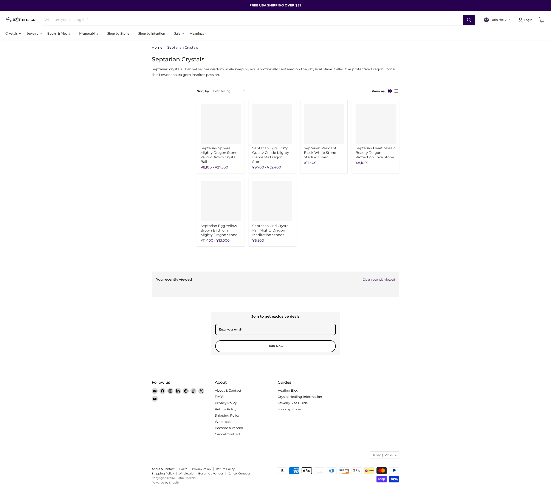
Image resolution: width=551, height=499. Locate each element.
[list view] (396, 91)
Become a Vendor (229, 428)
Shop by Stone (118, 33)
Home (157, 47)
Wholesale (223, 422)
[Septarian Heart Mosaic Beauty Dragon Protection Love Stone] (376, 124)
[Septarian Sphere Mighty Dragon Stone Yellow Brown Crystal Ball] (221, 124)
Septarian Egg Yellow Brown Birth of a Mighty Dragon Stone (219, 230)
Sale (177, 33)
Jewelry (33, 33)
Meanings (197, 33)
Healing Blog (288, 390)
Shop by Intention (152, 33)
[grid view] (390, 91)
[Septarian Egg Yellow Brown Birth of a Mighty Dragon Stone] (221, 201)
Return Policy (225, 409)
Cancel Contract (227, 434)
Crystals (12, 33)
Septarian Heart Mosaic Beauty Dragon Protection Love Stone (375, 152)
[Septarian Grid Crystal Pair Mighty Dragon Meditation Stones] (272, 201)
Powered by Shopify (166, 482)
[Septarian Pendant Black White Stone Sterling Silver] (324, 124)
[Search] (469, 20)
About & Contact (228, 390)
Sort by (203, 91)
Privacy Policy (226, 403)
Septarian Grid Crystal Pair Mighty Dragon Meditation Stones (270, 230)
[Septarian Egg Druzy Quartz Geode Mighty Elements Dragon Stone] (272, 124)
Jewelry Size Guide (293, 403)
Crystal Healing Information (300, 397)
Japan (382, 455)
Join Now (275, 346)
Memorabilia (89, 33)
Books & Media (59, 33)
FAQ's (219, 397)
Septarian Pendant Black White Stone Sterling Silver (320, 152)
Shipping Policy (227, 415)
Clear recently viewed (379, 279)
